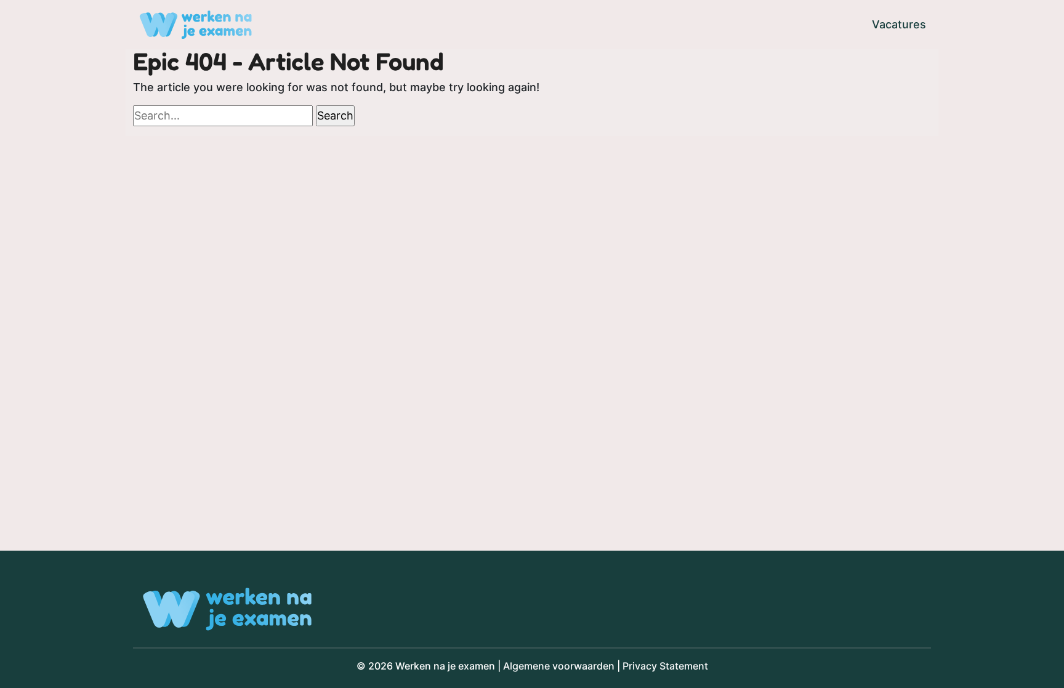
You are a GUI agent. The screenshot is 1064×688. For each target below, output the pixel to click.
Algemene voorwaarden (559, 666)
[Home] (195, 25)
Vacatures (899, 24)
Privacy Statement (665, 666)
